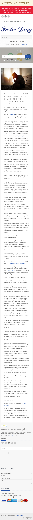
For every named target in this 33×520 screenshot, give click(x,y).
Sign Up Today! (17, 21)
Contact (3, 475)
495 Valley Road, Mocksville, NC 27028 (12, 8)
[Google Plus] (5, 16)
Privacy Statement (5, 478)
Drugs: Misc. (27, 453)
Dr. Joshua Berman (11, 270)
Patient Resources (15, 44)
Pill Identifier (18, 20)
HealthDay (11, 436)
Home (7, 44)
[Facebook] (2, 16)
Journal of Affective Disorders (17, 263)
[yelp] (12, 17)
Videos (19, 60)
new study (12, 114)
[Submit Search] (28, 56)
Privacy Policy (19, 515)
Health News (9, 60)
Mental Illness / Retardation (15, 453)
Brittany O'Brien (21, 137)
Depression (4, 453)
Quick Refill (27, 20)
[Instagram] (9, 16)
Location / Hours (8, 21)
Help (12, 20)
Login (24, 21)
